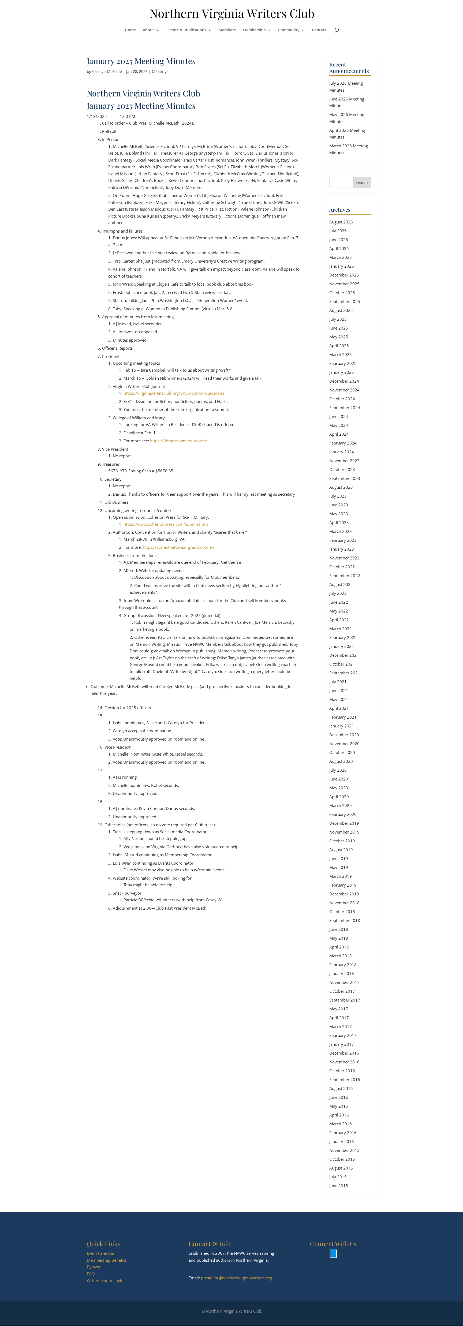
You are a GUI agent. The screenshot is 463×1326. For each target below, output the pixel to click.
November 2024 (344, 390)
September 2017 (344, 1000)
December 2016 (344, 1053)
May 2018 (338, 938)
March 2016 (340, 1123)
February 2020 (343, 814)
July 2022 (338, 593)
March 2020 (340, 805)
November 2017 (344, 982)
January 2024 (341, 451)
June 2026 (338, 239)
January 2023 (341, 549)
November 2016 (344, 1061)
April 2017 (339, 1017)
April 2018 (339, 947)
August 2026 (341, 222)
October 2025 (342, 292)
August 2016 (341, 1088)
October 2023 (342, 469)
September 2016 (344, 1079)
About (148, 30)
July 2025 (338, 319)
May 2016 (338, 1106)
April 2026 (339, 248)
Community (289, 30)
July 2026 (338, 230)
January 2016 (341, 1141)
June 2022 (338, 602)
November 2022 (344, 558)
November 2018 (344, 902)
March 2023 (340, 531)
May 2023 (338, 513)
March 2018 (340, 955)
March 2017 (340, 1026)
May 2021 (338, 699)
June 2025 (338, 328)
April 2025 (339, 345)
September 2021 (344, 672)
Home (130, 30)
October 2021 (342, 664)
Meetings (160, 71)
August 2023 (341, 487)
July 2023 (338, 496)
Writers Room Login (105, 1280)
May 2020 (338, 787)
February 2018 (343, 964)
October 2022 (342, 566)
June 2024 (338, 416)
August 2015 (341, 1168)
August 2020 (341, 761)
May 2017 (338, 1008)
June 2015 (338, 1185)
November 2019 (344, 832)
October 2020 (342, 752)
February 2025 (343, 363)
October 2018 (342, 911)
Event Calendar (100, 1253)
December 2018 (344, 894)
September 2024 (344, 407)
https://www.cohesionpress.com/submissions (166, 524)
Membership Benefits (106, 1260)
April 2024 (339, 434)
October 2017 (342, 991)
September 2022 (344, 575)
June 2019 (338, 858)
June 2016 (338, 1097)
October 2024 (342, 398)
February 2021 (343, 717)
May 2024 (338, 425)
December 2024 (344, 381)
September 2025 (344, 301)
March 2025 (340, 354)
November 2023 (344, 460)
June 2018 (338, 929)
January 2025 (341, 372)
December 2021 (344, 655)
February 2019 (343, 885)
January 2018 (341, 973)
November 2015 (344, 1150)
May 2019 (338, 867)
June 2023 (338, 504)
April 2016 (339, 1115)
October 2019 (342, 840)
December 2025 (344, 275)
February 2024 (343, 443)
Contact (319, 30)
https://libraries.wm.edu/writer (178, 440)
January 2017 (341, 1044)
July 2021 (338, 681)
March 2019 (340, 876)
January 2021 (341, 726)
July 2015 (338, 1176)
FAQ (91, 1273)
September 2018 (344, 920)
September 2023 (344, 478)
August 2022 (341, 584)
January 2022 (341, 646)
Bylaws (93, 1266)
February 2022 (343, 637)
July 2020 (338, 770)
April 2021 (339, 708)
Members (227, 30)
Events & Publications (186, 30)
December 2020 (344, 734)
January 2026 (341, 266)
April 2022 (339, 619)
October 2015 (342, 1159)
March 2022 (340, 628)
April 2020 (339, 796)
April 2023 (339, 522)
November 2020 (344, 743)
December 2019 (344, 823)
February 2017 (343, 1035)
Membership (254, 30)
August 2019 (341, 849)
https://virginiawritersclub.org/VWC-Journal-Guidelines (174, 393)
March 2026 (340, 257)
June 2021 (338, 690)
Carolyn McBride (107, 71)
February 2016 (343, 1132)
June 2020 (338, 779)
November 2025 (344, 283)
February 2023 (343, 540)
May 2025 (338, 336)
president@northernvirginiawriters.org (236, 1277)
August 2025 (341, 310)
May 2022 (338, 611)
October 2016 (342, 1070)
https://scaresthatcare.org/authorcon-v (178, 547)
